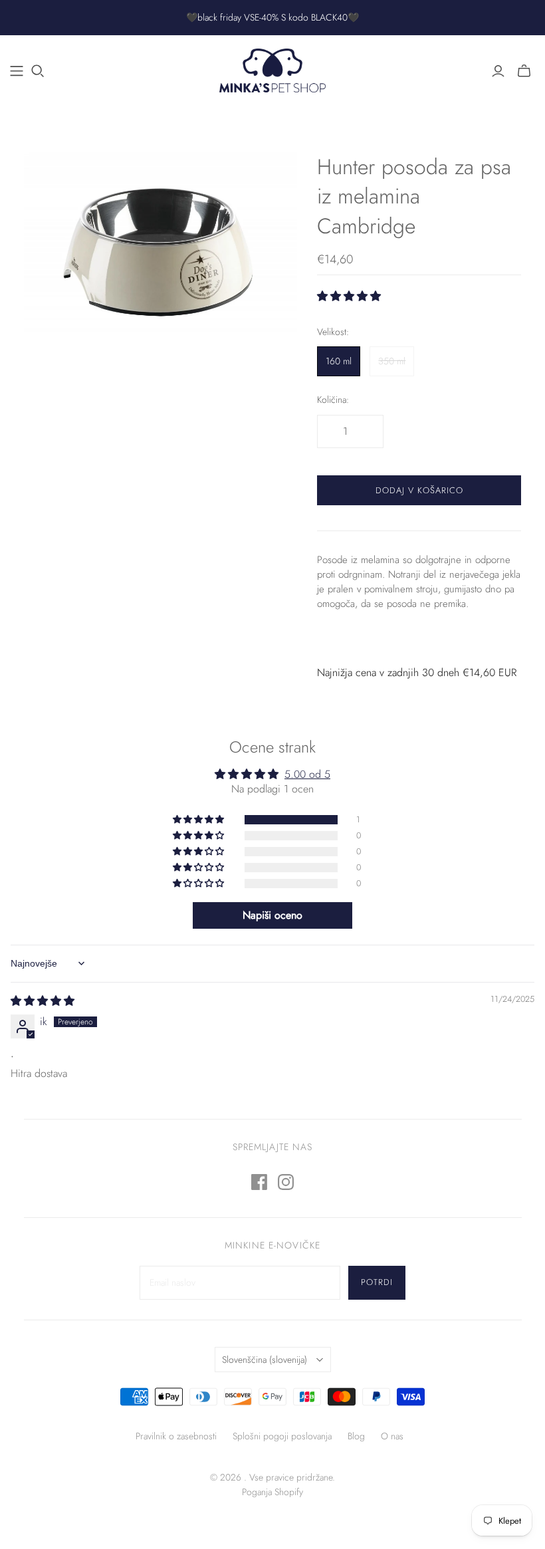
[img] (42, 1001)
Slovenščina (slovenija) (264, 1359)
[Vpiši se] (498, 71)
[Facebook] (259, 1182)
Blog (356, 1436)
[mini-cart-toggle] (524, 71)
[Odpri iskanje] (38, 71)
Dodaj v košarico (419, 490)
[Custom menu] (16, 71)
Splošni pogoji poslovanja (282, 1436)
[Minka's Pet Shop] (272, 70)
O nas (392, 1436)
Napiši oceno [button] (272, 915)
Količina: (333, 400)
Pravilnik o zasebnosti (176, 1436)
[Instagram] (286, 1182)
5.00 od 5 (307, 774)
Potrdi (377, 1282)
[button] (349, 296)
